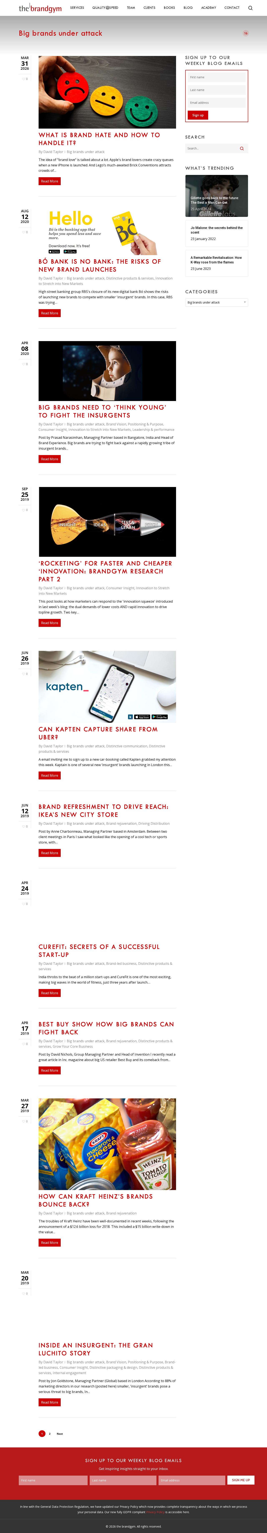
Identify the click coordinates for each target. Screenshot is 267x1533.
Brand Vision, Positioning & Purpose (134, 424)
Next (60, 1434)
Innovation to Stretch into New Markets (99, 429)
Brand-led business (121, 963)
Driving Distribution (154, 823)
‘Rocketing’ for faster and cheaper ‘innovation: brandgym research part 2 (106, 572)
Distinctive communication (126, 746)
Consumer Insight (53, 429)
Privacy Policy (155, 1512)
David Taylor (53, 151)
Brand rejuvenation (121, 823)
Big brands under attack (86, 151)
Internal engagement (69, 1373)
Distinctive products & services (130, 278)
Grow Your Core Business (73, 1046)
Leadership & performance (153, 429)
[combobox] (216, 302)
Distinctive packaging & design (113, 1367)
